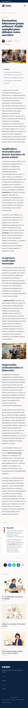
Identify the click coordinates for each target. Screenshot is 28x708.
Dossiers (4, 680)
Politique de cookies (6, 702)
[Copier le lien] (22, 565)
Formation (14, 13)
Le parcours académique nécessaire (14, 77)
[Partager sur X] (5, 565)
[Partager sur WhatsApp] (14, 565)
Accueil (3, 13)
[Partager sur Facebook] (9, 565)
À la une (8, 13)
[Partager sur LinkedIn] (18, 565)
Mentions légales (6, 699)
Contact (4, 688)
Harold (10, 41)
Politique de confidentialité (17, 699)
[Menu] (24, 5)
